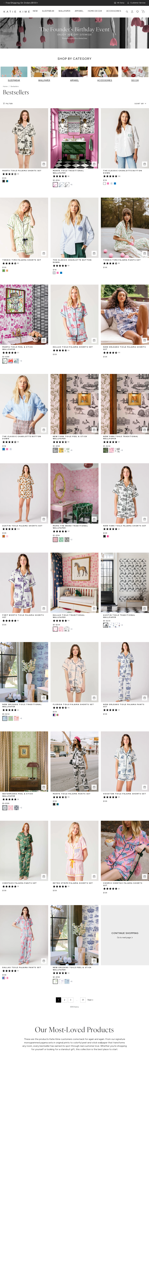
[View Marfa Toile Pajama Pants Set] (57, 804)
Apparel (79, 11)
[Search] (127, 11)
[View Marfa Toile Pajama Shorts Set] (7, 181)
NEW (35, 11)
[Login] (132, 11)
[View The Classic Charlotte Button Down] (108, 183)
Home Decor (95, 11)
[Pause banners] (4, 3)
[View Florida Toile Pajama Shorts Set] (57, 715)
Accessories (113, 11)
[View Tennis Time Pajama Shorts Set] (7, 270)
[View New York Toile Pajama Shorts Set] (108, 536)
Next (90, 1000)
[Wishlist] (137, 11)
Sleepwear (48, 11)
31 (83, 1000)
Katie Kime (17, 11)
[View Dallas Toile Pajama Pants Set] (7, 978)
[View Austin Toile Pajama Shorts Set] (7, 536)
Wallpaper (64, 11)
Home (5, 86)
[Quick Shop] (43, 164)
